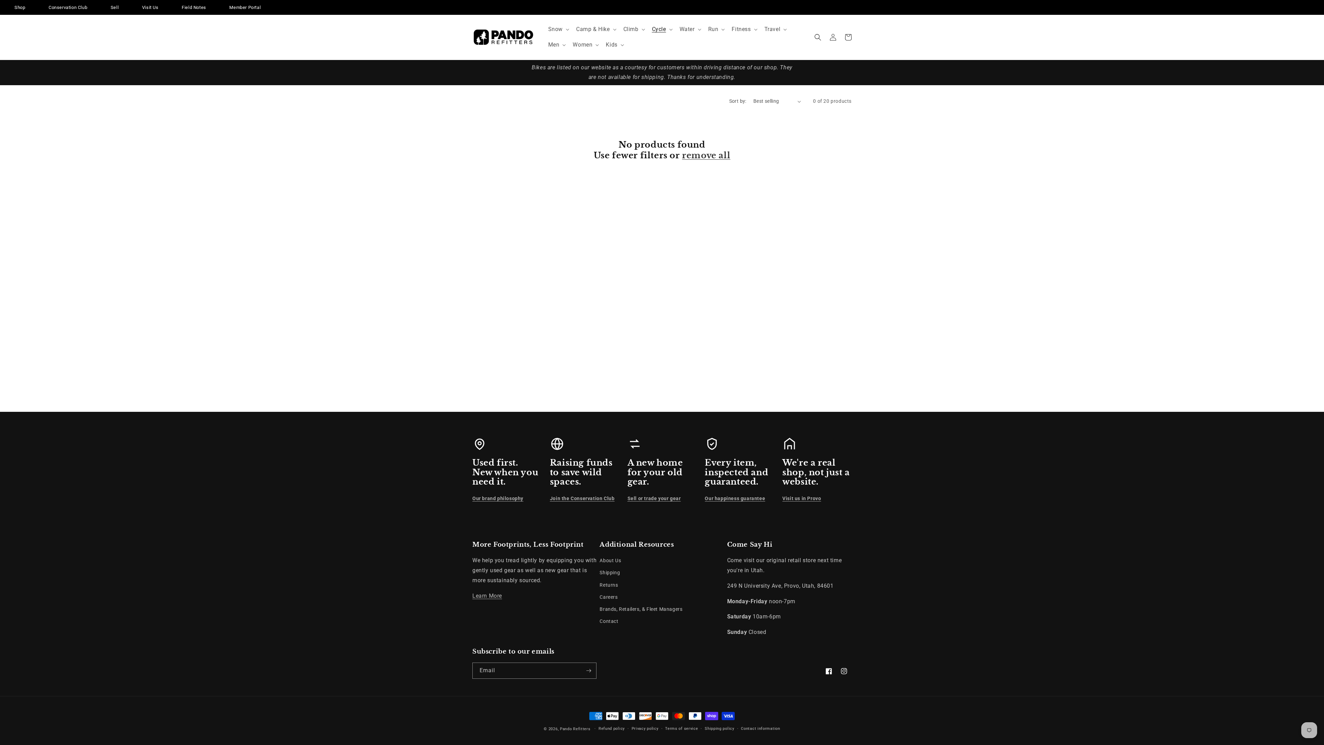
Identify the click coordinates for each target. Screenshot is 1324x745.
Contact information (760, 728)
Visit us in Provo (801, 498)
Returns (609, 585)
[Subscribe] (588, 671)
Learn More (487, 596)
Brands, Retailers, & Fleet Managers (641, 609)
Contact (609, 621)
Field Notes (194, 7)
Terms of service (681, 728)
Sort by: (737, 101)
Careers (609, 597)
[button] (558, 29)
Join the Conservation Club (582, 498)
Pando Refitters (575, 729)
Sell (115, 7)
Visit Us (150, 7)
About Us (610, 560)
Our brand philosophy (497, 498)
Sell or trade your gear (654, 498)
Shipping (610, 572)
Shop (19, 7)
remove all (706, 155)
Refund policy (612, 728)
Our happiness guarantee (735, 498)
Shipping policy (719, 728)
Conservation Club (68, 7)
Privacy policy (645, 728)
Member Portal (245, 7)
